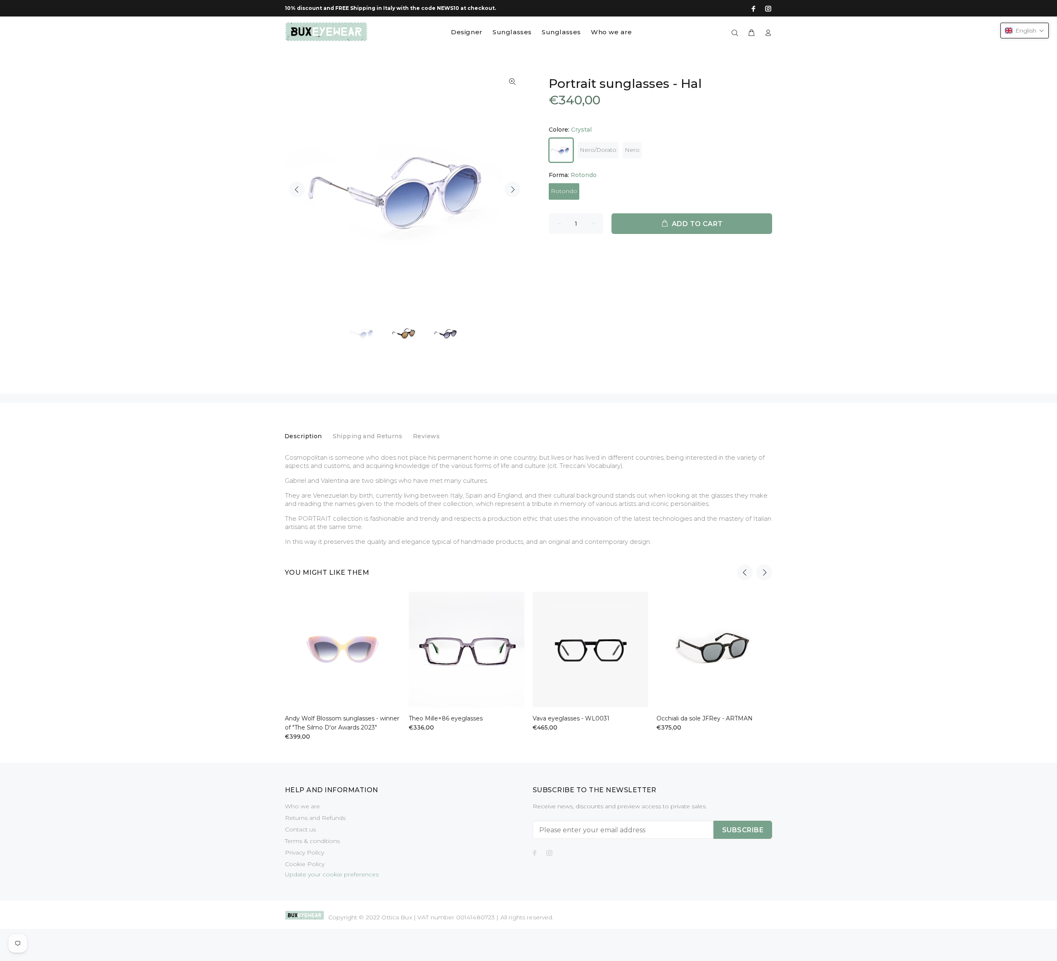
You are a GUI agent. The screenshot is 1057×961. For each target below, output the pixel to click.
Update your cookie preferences (332, 874)
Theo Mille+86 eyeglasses (446, 718)
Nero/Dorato (598, 149)
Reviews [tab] (426, 436)
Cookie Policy (305, 864)
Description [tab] (303, 436)
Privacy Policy (304, 852)
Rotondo (564, 191)
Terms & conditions (312, 841)
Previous (297, 189)
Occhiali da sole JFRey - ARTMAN (704, 718)
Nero (632, 149)
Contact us (300, 829)
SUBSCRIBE (742, 830)
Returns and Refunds (315, 818)
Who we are (302, 806)
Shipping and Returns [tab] (367, 436)
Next (512, 189)
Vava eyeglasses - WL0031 (571, 718)
